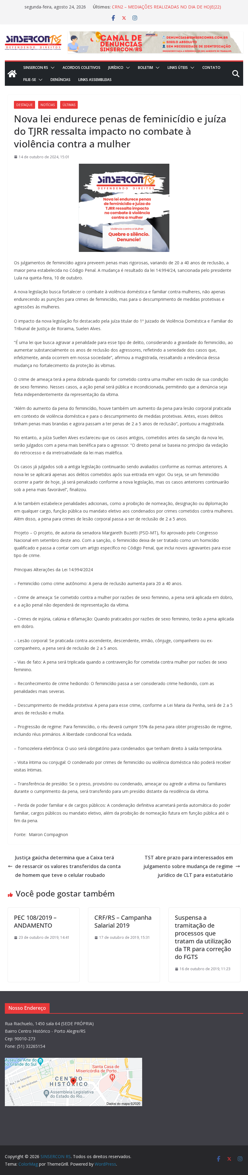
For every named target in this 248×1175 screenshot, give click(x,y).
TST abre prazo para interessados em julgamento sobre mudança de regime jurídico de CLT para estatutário (188, 866)
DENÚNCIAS (60, 79)
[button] (51, 67)
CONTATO (211, 67)
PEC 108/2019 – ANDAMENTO (35, 921)
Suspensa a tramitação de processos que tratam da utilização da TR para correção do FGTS (203, 937)
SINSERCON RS (35, 67)
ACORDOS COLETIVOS (81, 67)
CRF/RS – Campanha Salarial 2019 (123, 921)
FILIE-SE (29, 79)
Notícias (48, 105)
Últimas (69, 105)
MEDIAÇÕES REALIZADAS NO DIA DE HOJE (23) (159, 4)
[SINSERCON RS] (12, 73)
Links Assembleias (95, 79)
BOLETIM (145, 67)
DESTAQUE (24, 105)
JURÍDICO (115, 67)
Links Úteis (178, 67)
